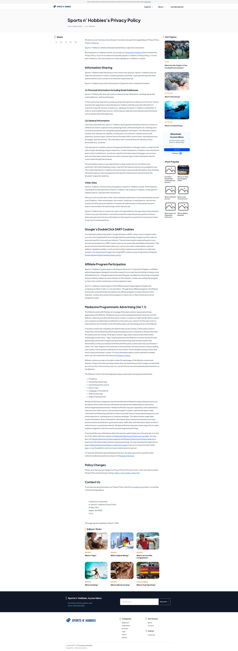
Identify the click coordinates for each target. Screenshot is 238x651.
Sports (88, 552)
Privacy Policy (70, 648)
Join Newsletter (177, 7)
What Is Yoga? (90, 555)
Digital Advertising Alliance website (106, 439)
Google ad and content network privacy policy (103, 255)
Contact (151, 626)
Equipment (125, 623)
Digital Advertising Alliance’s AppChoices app (108, 445)
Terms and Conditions (133, 52)
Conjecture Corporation (85, 645)
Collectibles (142, 582)
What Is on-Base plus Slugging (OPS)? (182, 178)
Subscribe (177, 149)
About (150, 623)
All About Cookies (123, 355)
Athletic (124, 637)
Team (167, 62)
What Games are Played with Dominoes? (170, 215)
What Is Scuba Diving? (174, 126)
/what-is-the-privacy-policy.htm (127, 473)
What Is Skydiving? (172, 97)
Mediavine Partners (126, 456)
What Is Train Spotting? (146, 585)
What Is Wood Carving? (120, 585)
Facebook (151, 635)
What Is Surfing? (91, 585)
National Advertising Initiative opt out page (132, 436)
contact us (95, 43)
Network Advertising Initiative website (139, 439)
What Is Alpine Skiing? (120, 555)
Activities (169, 93)
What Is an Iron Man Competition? (144, 556)
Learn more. (147, 2)
